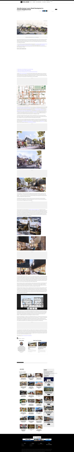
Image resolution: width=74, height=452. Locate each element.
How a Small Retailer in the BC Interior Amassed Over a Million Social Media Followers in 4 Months (48, 402)
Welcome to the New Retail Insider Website (49, 383)
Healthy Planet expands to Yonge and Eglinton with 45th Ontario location (31, 422)
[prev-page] (28, 353)
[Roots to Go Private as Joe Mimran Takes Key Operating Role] (23, 401)
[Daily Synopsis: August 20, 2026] (38, 393)
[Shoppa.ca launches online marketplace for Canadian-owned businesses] (31, 375)
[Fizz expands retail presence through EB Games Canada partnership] (23, 426)
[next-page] (29, 353)
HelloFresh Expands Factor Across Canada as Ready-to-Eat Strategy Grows (23, 413)
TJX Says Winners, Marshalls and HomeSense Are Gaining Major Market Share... (42, 348)
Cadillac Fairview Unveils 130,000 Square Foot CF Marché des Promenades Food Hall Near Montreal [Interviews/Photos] (48, 412)
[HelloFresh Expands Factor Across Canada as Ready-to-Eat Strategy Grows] (23, 409)
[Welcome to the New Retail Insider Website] (49, 379)
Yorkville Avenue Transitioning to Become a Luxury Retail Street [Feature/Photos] (27, 71)
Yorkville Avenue (23, 338)
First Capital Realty (29, 335)
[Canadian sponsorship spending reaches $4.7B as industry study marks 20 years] (31, 393)
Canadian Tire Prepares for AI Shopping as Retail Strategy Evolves (23, 421)
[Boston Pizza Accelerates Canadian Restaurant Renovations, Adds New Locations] (38, 401)
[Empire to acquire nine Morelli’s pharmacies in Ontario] (38, 409)
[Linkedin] (45, 11)
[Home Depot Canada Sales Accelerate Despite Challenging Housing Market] (38, 384)
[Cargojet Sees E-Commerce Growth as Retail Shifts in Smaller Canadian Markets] (31, 401)
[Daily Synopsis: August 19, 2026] (31, 426)
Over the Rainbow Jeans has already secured (27, 121)
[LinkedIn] (49, 0)
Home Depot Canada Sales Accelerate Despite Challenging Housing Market (39, 387)
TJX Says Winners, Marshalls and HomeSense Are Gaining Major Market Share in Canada (31, 388)
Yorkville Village (35, 111)
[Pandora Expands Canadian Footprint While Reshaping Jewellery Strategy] (38, 426)
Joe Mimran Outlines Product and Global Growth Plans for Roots (32, 348)
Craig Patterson (20, 338)
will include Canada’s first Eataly (32, 122)
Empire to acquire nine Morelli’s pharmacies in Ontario (39, 413)
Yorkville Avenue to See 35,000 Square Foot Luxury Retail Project (25, 69)
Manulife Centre (42, 121)
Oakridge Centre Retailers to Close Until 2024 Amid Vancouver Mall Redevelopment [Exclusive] (49, 393)
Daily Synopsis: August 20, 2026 (39, 395)
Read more (49, 394)
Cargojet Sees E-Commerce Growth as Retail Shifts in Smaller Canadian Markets (31, 405)
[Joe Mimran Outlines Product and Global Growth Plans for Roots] (32, 344)
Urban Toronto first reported (23, 73)
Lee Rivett (39, 388)
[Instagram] (49, 444)
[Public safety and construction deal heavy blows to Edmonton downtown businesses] (31, 409)
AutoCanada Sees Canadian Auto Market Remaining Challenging (23, 396)
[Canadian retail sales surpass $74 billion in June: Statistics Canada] (38, 375)
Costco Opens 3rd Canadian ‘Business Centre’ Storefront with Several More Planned (48, 422)
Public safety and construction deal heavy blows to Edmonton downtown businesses (31, 413)
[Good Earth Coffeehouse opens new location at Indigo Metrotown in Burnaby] (23, 384)
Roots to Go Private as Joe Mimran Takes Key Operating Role (23, 404)
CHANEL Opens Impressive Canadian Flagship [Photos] (24, 70)
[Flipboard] (50, 0)
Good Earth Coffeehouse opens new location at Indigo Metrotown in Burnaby (23, 387)
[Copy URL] (46, 11)
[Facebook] (42, 11)
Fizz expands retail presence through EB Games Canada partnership (23, 430)
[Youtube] (50, 444)
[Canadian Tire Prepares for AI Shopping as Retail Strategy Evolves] (23, 418)
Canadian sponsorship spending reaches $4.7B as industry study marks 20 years (31, 396)
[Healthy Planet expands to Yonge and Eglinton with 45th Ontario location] (31, 418)
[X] (44, 11)
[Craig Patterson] (21, 343)
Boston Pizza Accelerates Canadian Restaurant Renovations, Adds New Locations (39, 405)
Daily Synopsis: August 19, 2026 (31, 429)
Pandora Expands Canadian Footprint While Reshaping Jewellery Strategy (39, 430)
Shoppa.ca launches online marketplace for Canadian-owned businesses (31, 379)
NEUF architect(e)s (24, 335)
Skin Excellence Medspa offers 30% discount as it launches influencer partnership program (39, 422)
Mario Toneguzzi (39, 379)
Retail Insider (39, 396)
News (17, 337)
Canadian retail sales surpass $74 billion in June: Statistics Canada (39, 378)
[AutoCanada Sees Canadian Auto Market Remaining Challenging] (23, 393)
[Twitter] (51, 0)
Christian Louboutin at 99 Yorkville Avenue (34, 209)
